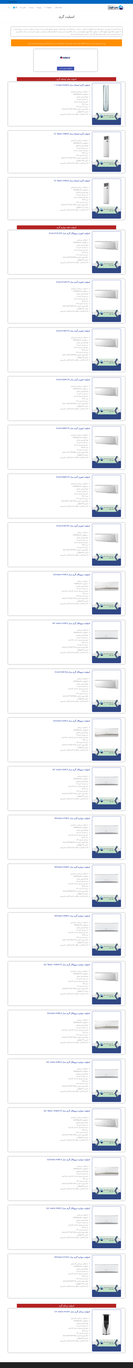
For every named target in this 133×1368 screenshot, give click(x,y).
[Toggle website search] (9, 7)
